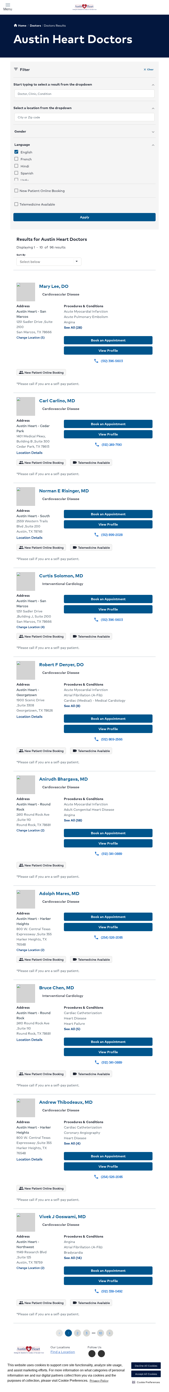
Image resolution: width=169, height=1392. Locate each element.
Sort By (21, 255)
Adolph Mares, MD (59, 893)
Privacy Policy (99, 1380)
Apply (84, 217)
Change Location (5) (30, 337)
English (26, 152)
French (26, 159)
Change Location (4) (30, 627)
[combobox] (84, 93)
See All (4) (81, 1143)
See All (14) (82, 1257)
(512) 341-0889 (108, 853)
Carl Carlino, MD (57, 400)
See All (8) (81, 705)
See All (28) (82, 327)
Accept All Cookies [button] (146, 1374)
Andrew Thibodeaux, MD (66, 1102)
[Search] (145, 7)
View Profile (108, 350)
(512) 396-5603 (108, 360)
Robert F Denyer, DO (61, 664)
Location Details (29, 452)
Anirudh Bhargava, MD (63, 778)
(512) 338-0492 (108, 1291)
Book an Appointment (108, 340)
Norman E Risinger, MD (64, 490)
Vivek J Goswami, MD (62, 1216)
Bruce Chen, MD (56, 987)
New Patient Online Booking (42, 190)
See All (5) (81, 1028)
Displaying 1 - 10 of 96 (41, 247)
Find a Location (62, 1351)
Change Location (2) (30, 830)
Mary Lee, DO (53, 286)
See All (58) (82, 820)
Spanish (27, 173)
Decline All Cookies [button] (146, 1366)
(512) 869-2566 (108, 739)
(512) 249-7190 (108, 444)
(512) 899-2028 (108, 534)
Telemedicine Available (37, 204)
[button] (146, 1382)
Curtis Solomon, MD (61, 575)
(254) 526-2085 (108, 937)
